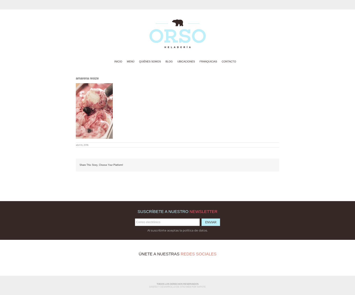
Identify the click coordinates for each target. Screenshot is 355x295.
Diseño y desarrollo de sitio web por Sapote (177, 287)
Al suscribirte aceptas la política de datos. (177, 230)
